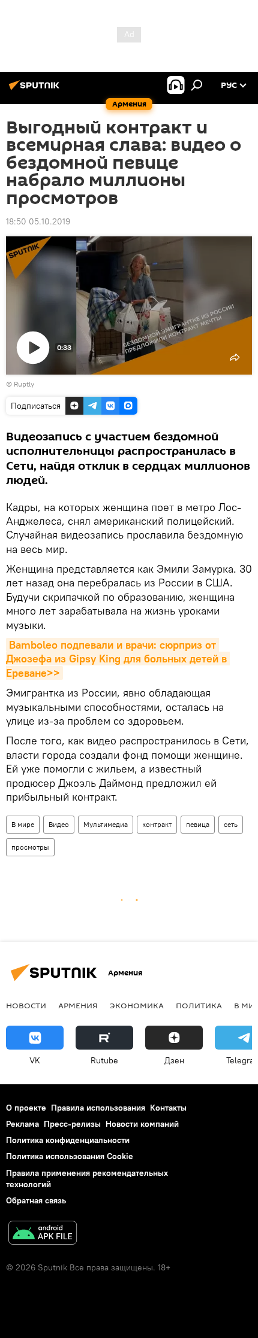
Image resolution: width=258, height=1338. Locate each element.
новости (26, 1005)
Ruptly (24, 383)
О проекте (26, 1107)
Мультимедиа (105, 824)
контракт (157, 824)
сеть (231, 824)
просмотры (30, 847)
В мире (22, 824)
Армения (78, 1005)
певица (197, 824)
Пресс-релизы (72, 1123)
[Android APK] (42, 1234)
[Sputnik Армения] (36, 89)
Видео (59, 824)
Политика (199, 1005)
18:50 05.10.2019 (38, 221)
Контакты (168, 1107)
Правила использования (98, 1107)
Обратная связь (36, 1200)
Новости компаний (142, 1123)
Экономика (137, 1005)
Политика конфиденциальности (68, 1140)
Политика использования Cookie (69, 1156)
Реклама (22, 1123)
